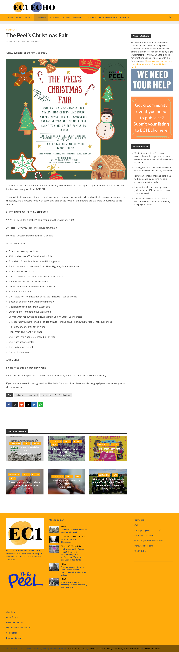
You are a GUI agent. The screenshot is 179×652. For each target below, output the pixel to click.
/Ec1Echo (149, 535)
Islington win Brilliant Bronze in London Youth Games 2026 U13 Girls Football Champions (108, 482)
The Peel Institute (62, 395)
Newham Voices (152, 648)
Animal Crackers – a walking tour (24, 449)
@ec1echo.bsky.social (153, 540)
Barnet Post (135, 648)
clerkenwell (33, 395)
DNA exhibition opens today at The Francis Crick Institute (25, 484)
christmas (20, 395)
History (66, 17)
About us (89, 17)
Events (26, 443)
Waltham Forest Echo (77, 648)
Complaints (11, 632)
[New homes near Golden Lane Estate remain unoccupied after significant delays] (54, 566)
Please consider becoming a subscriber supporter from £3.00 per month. (151, 63)
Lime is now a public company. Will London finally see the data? (74, 584)
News (18, 17)
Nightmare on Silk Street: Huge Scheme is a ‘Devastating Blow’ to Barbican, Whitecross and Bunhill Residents (73, 554)
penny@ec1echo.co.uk (151, 530)
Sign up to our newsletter (18, 627)
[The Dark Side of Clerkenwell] (54, 539)
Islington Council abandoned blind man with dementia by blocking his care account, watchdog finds (152, 178)
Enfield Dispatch (95, 648)
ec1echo (149, 545)
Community (41, 17)
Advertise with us (107, 17)
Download (125, 17)
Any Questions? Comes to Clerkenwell (66, 482)
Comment (77, 17)
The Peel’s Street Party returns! (108, 448)
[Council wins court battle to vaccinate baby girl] (54, 529)
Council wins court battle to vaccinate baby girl (74, 530)
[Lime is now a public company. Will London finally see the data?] (54, 581)
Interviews (54, 17)
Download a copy (14, 637)
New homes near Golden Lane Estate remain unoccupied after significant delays (74, 571)
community (46, 395)
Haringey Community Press (116, 648)
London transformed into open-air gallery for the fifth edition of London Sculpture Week (152, 190)
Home (10, 17)
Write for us (12, 617)
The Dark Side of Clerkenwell (68, 540)
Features (28, 17)
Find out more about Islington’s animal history (66, 450)
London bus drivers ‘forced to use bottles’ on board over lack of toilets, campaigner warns (152, 201)
